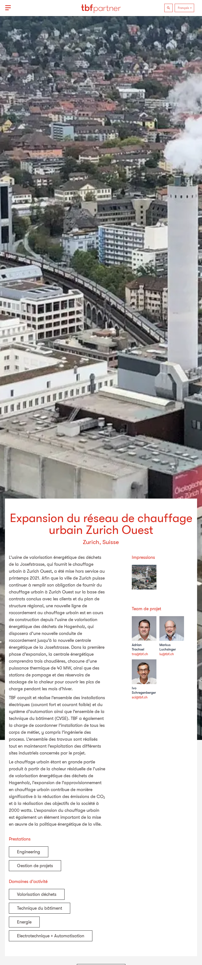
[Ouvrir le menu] (8, 8)
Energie (24, 922)
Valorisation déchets (36, 894)
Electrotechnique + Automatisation (50, 935)
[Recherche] (168, 8)
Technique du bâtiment (39, 908)
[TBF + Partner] (101, 7)
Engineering (28, 851)
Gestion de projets (35, 865)
